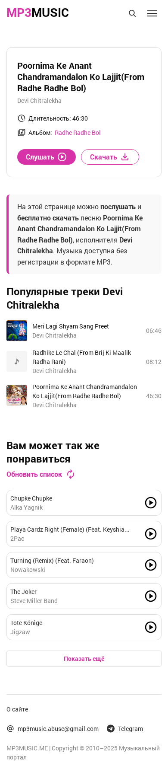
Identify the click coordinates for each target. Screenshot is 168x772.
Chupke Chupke (31, 498)
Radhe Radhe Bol (78, 132)
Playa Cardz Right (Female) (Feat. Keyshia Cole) (67, 529)
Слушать (40, 156)
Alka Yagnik (26, 507)
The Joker (23, 591)
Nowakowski (27, 569)
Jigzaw (20, 632)
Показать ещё (84, 658)
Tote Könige (26, 623)
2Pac (17, 538)
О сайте (17, 709)
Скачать (103, 156)
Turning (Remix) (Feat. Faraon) (52, 560)
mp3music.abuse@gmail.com (58, 728)
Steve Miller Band (34, 601)
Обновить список (34, 474)
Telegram (130, 728)
